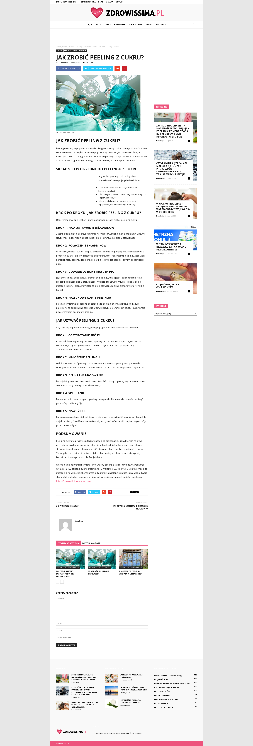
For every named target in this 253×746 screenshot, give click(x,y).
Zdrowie (160, 24)
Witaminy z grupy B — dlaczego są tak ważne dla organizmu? (171, 247)
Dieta (98, 24)
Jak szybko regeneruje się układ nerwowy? (130, 507)
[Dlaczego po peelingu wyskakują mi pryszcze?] (133, 559)
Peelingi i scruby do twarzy (75, 50)
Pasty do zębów (162, 691)
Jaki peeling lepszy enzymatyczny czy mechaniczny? (65, 574)
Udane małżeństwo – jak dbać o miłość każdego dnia (133, 688)
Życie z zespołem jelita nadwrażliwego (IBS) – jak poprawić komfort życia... (83, 677)
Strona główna (88, 2)
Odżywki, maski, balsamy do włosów (172, 683)
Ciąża (89, 24)
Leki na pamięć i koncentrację (168, 675)
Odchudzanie (135, 24)
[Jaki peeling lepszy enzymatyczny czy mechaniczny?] (70, 559)
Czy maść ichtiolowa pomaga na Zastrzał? (130, 701)
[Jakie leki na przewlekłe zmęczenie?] (111, 678)
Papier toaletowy (162, 695)
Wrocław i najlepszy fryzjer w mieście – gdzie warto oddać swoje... (84, 704)
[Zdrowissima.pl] (126, 12)
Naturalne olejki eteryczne (167, 687)
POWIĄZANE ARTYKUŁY (68, 543)
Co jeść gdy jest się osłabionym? (167, 286)
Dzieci (108, 24)
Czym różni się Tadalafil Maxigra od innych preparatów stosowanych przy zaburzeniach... (84, 691)
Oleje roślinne (161, 679)
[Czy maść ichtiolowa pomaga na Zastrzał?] (111, 703)
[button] (194, 24)
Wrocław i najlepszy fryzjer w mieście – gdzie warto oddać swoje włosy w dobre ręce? (173, 207)
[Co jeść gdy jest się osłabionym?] (175, 278)
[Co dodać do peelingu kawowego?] (102, 559)
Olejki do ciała (161, 703)
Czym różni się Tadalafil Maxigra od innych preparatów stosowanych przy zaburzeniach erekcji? (172, 169)
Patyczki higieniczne (164, 707)
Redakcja (64, 62)
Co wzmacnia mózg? (67, 506)
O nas (100, 2)
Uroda (149, 24)
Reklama (109, 2)
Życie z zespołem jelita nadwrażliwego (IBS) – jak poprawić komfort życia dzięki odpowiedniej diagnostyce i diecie (172, 131)
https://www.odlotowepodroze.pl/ (73, 481)
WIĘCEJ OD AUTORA (91, 543)
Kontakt (119, 2)
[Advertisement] (126, 37)
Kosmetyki (119, 24)
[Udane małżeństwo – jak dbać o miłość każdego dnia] (111, 690)
